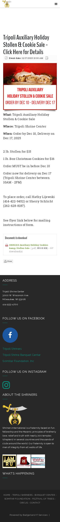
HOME (7, 495)
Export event (47, 58)
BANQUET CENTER (45, 495)
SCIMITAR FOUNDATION (17, 499)
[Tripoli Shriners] (7, 3)
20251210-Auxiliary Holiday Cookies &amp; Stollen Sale (28, 246)
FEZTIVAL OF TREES (43, 499)
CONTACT (35, 502)
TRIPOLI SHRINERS (22, 495)
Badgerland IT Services (35, 515)
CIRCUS (24, 502)
